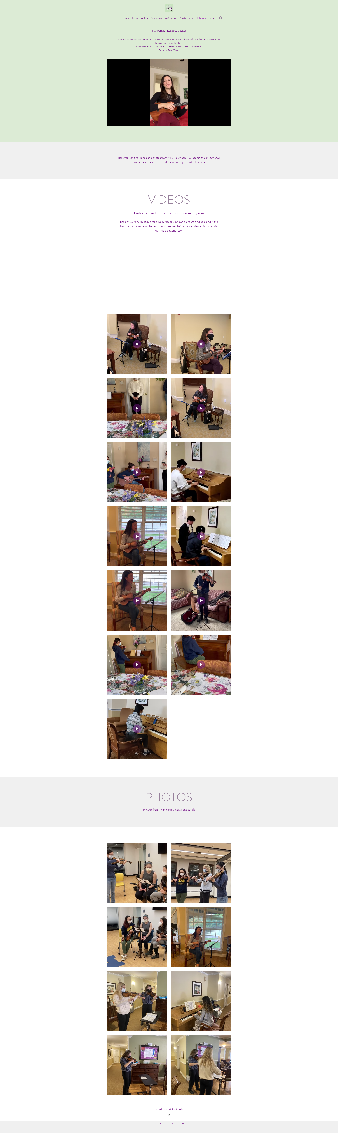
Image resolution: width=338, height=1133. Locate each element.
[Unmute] (115, 122)
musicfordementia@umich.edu (169, 1109)
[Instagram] (169, 1115)
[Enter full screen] (227, 122)
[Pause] (110, 122)
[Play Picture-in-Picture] (223, 122)
